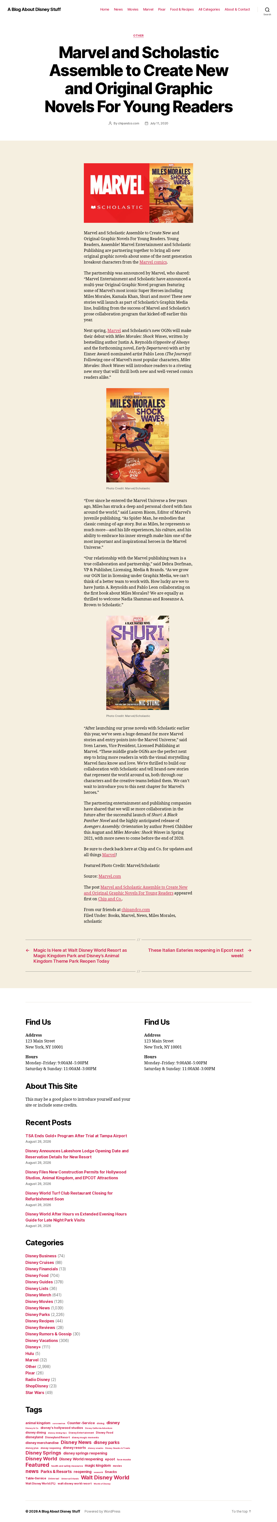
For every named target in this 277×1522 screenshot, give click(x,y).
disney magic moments (85, 1437)
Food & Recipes (182, 9)
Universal (53, 1478)
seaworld (98, 1472)
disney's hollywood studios (62, 1428)
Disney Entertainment (81, 1432)
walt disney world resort (75, 1483)
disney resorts (74, 1448)
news (32, 1471)
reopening (83, 1471)
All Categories (209, 9)
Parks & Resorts (56, 1471)
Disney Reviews (40, 1327)
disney (113, 1422)
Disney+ (33, 1347)
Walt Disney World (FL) (40, 1483)
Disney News (37, 1308)
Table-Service (35, 1478)
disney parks (107, 1442)
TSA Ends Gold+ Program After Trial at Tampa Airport (76, 1135)
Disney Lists (36, 1288)
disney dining (35, 1432)
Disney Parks (37, 1314)
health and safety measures (67, 1466)
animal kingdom (37, 1423)
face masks (124, 1459)
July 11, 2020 (159, 123)
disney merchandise (42, 1443)
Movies (133, 9)
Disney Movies (39, 1301)
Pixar (162, 9)
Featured (37, 1464)
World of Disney (102, 1483)
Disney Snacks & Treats (117, 1448)
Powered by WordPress (102, 1511)
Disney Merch (38, 1295)
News (118, 9)
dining (100, 1423)
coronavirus (58, 1423)
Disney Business (41, 1256)
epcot (110, 1459)
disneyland (34, 1437)
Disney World (41, 1458)
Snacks (111, 1472)
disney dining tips (57, 1433)
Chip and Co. (110, 899)
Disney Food (37, 1275)
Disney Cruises (39, 1262)
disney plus (31, 1448)
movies (117, 1465)
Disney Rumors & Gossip (48, 1334)
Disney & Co (31, 1428)
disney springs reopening (85, 1453)
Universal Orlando (70, 1479)
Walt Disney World (105, 1477)
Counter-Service (81, 1423)
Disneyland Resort (57, 1437)
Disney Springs (43, 1453)
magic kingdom (98, 1465)
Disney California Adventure (98, 1428)
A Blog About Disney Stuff (34, 9)
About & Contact (237, 9)
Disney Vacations (41, 1340)
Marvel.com (110, 876)
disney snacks (95, 1448)
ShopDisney (36, 1386)
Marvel (148, 9)
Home (104, 9)
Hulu (29, 1353)
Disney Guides (39, 1282)
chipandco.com (128, 123)
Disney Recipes (39, 1321)
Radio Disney (37, 1379)
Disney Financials (41, 1269)
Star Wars (34, 1392)
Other (138, 35)
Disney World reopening (81, 1459)
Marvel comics (153, 262)
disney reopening (51, 1448)
